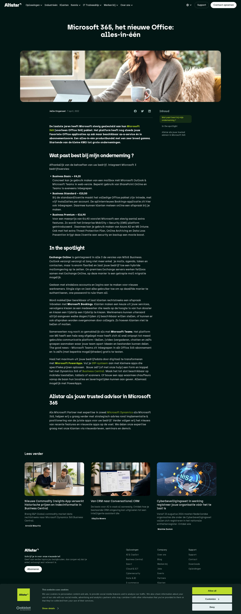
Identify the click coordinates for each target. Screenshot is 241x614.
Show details (48, 608)
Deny (212, 607)
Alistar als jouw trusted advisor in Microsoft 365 (173, 133)
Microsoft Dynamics (120, 412)
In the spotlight (169, 126)
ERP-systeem (100, 363)
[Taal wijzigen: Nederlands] (189, 5)
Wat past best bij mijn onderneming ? (172, 118)
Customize (210, 599)
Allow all (212, 591)
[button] (135, 111)
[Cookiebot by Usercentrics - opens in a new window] (23, 608)
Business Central (93, 371)
